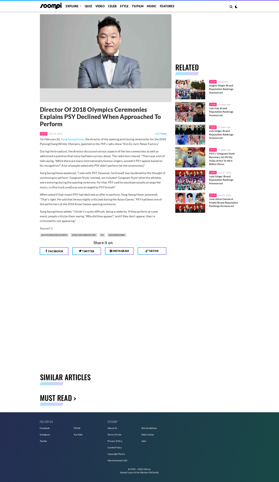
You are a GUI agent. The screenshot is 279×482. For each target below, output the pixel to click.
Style (124, 6)
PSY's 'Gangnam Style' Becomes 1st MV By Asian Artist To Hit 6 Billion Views (222, 159)
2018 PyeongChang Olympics (54, 235)
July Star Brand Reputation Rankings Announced (221, 112)
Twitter (88, 251)
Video (100, 6)
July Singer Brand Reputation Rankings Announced (221, 134)
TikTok (77, 428)
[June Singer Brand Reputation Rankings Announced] (190, 180)
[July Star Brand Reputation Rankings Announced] (190, 112)
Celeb (112, 6)
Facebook (55, 251)
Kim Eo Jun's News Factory (84, 235)
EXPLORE (72, 6)
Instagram (120, 250)
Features (167, 6)
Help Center (147, 434)
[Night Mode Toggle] (236, 7)
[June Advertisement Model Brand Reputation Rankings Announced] (190, 203)
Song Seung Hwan (72, 139)
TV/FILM (138, 6)
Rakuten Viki (146, 472)
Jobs (143, 441)
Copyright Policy (116, 454)
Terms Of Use (114, 434)
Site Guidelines (149, 428)
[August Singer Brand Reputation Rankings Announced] (190, 89)
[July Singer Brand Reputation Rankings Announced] (190, 135)
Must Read (56, 398)
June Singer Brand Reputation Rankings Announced (221, 180)
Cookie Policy (115, 447)
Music (151, 6)
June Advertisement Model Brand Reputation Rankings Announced (223, 202)
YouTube (78, 434)
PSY (102, 235)
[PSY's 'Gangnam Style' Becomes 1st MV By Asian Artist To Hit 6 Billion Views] (190, 157)
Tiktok (153, 250)
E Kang (162, 133)
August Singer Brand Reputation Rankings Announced (221, 89)
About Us (112, 428)
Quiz (88, 6)
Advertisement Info (118, 460)
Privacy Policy (115, 441)
